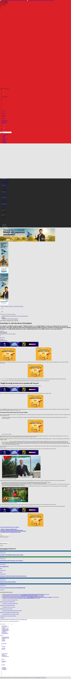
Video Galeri (4, 205)
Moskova (4, 140)
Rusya (4, 137)
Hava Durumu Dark (5, 626)
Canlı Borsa (4, 121)
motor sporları (5, 139)
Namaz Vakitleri (4, 122)
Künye (3, 195)
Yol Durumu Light (5, 628)
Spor (3, 112)
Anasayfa (2, 306)
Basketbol (6, 306)
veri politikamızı (37, 677)
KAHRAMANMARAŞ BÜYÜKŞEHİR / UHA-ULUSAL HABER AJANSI (15, 316)
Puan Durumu (4, 200)
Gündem (3, 110)
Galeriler (3, 224)
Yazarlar (3, 118)
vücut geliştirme (5, 134)
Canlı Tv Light (4, 632)
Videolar (3, 225)
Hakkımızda (4, 206)
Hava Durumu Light (5, 180)
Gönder (1, 545)
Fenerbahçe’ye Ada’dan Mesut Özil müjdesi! (16, 306)
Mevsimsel (4, 142)
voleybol (4, 135)
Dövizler (3, 123)
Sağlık (4, 136)
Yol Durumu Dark (5, 630)
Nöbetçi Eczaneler (5, 120)
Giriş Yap (3, 648)
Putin (4, 138)
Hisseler (3, 201)
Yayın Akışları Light (5, 187)
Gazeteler (3, 183)
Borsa (4, 625)
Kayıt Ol (3, 193)
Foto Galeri (4, 113)
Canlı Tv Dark (4, 186)
